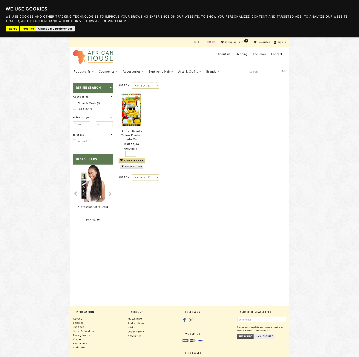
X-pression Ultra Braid (93, 207)
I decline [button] (28, 28)
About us (223, 54)
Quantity (130, 149)
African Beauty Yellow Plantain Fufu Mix (131, 135)
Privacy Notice (81, 335)
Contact (277, 54)
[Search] (283, 71)
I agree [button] (12, 28)
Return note (80, 343)
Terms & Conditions (84, 331)
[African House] (93, 56)
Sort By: (124, 85)
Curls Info (79, 348)
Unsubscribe (264, 336)
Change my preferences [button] (55, 28)
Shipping (242, 54)
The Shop (259, 54)
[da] (209, 42)
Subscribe (245, 336)
